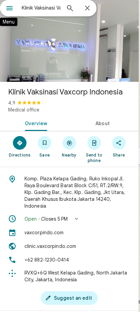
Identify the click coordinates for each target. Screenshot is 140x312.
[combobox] (41, 8)
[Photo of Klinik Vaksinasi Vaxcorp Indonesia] (69, 41)
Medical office (23, 110)
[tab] (34, 123)
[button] (69, 219)
